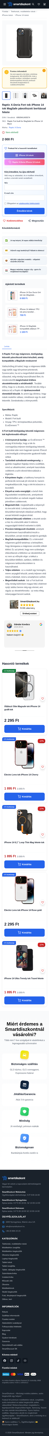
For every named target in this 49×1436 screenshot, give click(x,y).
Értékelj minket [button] (30, 613)
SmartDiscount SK (9, 1349)
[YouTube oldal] (25, 1360)
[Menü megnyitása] (4, 4)
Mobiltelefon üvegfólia (11, 1247)
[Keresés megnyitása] (33, 4)
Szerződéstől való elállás (12, 1345)
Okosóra (5, 1284)
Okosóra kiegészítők (10, 1255)
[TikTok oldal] (18, 1360)
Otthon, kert (7, 1299)
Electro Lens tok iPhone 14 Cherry (21, 775)
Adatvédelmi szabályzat (12, 1323)
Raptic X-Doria (15, 127)
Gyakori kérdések (9, 1338)
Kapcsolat (6, 1330)
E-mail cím (9, 193)
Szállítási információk (10, 1315)
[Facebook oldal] (4, 1360)
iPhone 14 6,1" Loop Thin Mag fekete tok (24, 842)
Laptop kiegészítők (10, 1259)
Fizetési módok (8, 1319)
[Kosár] (44, 4)
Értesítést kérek (24, 211)
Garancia (6, 1341)
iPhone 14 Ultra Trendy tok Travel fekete (24, 978)
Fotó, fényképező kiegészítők (14, 1295)
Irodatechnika (7, 1277)
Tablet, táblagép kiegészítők (13, 1270)
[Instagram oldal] (11, 1360)
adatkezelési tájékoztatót (29, 203)
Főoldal (5, 11)
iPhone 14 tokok (22, 15)
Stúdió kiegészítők (9, 1292)
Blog (4, 1334)
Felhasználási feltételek (11, 1327)
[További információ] (44, 70)
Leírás (6, 346)
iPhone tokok (7, 15)
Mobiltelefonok (8, 1288)
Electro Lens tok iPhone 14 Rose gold (23, 910)
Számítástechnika (9, 1273)
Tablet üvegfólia (8, 1266)
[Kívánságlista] (38, 4)
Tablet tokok (7, 1262)
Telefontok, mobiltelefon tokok (23, 11)
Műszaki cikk (7, 1281)
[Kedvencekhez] (42, 698)
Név (6, 183)
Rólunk (5, 1312)
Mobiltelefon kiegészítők (12, 1251)
